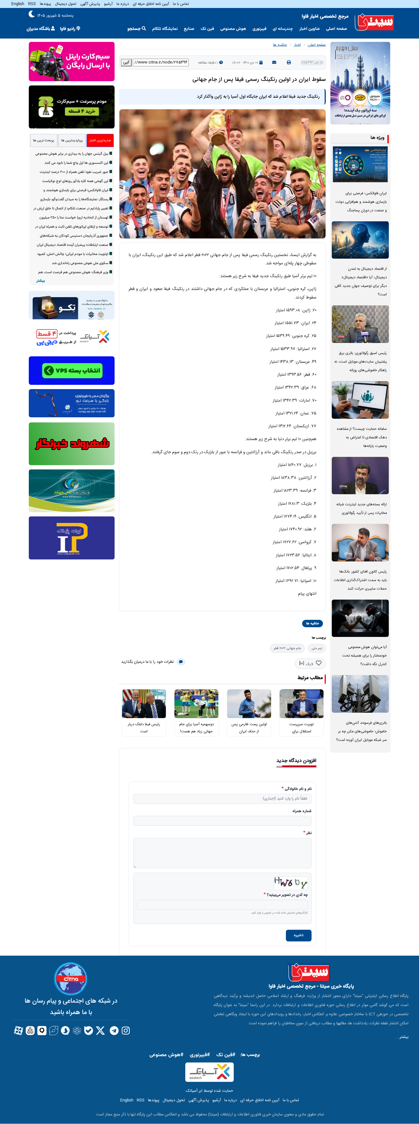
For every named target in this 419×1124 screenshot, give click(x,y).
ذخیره (299, 935)
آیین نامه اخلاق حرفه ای (151, 4)
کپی (126, 62)
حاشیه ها (280, 45)
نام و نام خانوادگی (298, 789)
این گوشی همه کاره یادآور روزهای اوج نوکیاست (75, 181)
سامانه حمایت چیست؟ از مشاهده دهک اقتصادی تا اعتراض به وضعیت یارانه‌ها (362, 437)
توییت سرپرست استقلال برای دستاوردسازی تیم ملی (301, 731)
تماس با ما (181, 4)
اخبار (297, 45)
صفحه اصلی (336, 29)
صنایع (189, 29)
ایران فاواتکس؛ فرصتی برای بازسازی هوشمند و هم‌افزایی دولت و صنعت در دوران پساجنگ (361, 202)
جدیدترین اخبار (100, 140)
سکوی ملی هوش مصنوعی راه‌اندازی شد (80, 263)
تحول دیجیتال (65, 4)
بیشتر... (402, 1037)
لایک (309, 664)
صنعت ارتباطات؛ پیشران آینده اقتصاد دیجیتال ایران (72, 245)
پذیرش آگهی (90, 4)
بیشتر (40, 281)
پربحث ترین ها (43, 140)
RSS (32, 4)
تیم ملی (317, 648)
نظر (309, 833)
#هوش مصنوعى (166, 1055)
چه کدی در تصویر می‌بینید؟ (287, 895)
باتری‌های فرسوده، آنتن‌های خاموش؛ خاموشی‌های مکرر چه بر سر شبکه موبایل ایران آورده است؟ (361, 731)
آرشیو (108, 4)
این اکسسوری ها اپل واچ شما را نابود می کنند (76, 163)
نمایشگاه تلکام (165, 29)
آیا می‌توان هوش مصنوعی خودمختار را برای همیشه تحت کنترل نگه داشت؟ (364, 655)
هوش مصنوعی (233, 29)
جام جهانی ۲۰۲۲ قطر (287, 648)
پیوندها (45, 4)
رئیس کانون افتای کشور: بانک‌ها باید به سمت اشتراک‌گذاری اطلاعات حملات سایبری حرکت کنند (360, 580)
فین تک (207, 29)
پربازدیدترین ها (72, 140)
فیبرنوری (260, 29)
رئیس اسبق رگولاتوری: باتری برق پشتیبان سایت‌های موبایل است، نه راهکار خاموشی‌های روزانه (360, 361)
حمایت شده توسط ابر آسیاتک (209, 1091)
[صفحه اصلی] (374, 22)
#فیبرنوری (200, 1055)
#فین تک (225, 1055)
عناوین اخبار (309, 29)
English (17, 4)
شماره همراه (302, 811)
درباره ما (123, 4)
